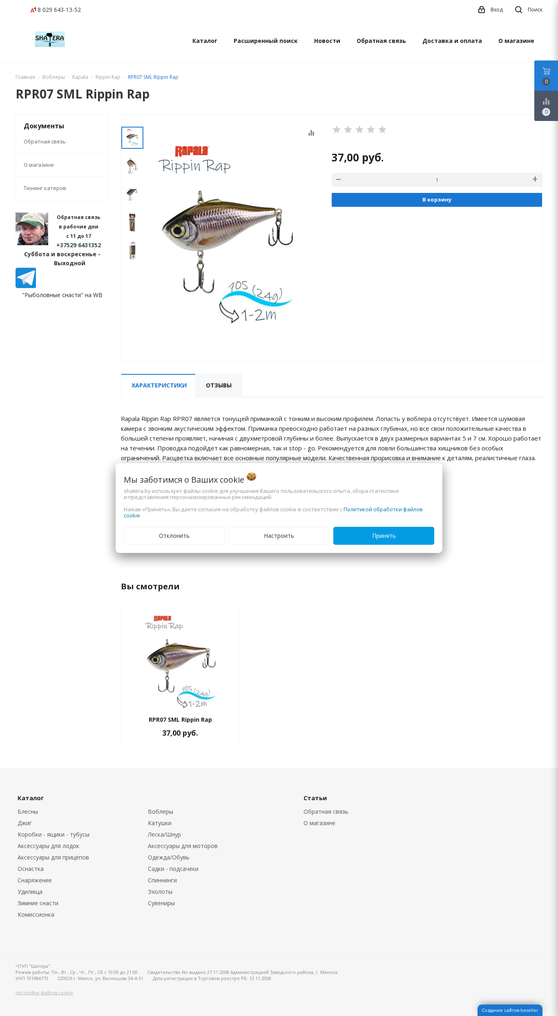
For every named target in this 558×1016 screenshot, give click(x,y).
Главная (25, 77)
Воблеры (160, 811)
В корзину (436, 199)
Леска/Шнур (164, 834)
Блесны (28, 811)
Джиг (25, 823)
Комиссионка (36, 914)
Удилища (30, 891)
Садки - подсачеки (173, 869)
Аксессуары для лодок (48, 846)
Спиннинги (162, 880)
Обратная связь (381, 41)
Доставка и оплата (452, 41)
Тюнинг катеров (45, 188)
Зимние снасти (38, 903)
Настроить (279, 535)
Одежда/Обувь (169, 857)
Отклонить (174, 535)
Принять (384, 535)
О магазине (516, 41)
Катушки (160, 823)
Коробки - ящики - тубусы (53, 834)
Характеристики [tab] (159, 385)
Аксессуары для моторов (183, 846)
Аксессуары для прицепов (53, 857)
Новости (327, 41)
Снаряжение (35, 880)
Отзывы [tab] (219, 385)
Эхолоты (160, 891)
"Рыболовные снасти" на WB (62, 295)
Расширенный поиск (266, 41)
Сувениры (161, 903)
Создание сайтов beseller (510, 1010)
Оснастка (31, 869)
